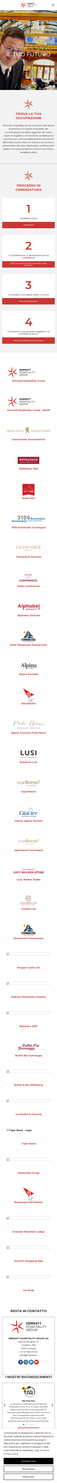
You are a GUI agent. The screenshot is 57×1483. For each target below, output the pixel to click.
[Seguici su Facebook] (20, 1362)
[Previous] (5, 1402)
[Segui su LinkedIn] (31, 1362)
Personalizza (28, 1469)
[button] (53, 5)
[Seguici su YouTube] (36, 1362)
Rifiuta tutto (28, 1477)
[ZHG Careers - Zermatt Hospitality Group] (28, 5)
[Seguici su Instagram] (25, 1362)
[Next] (52, 1402)
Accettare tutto (28, 1461)
